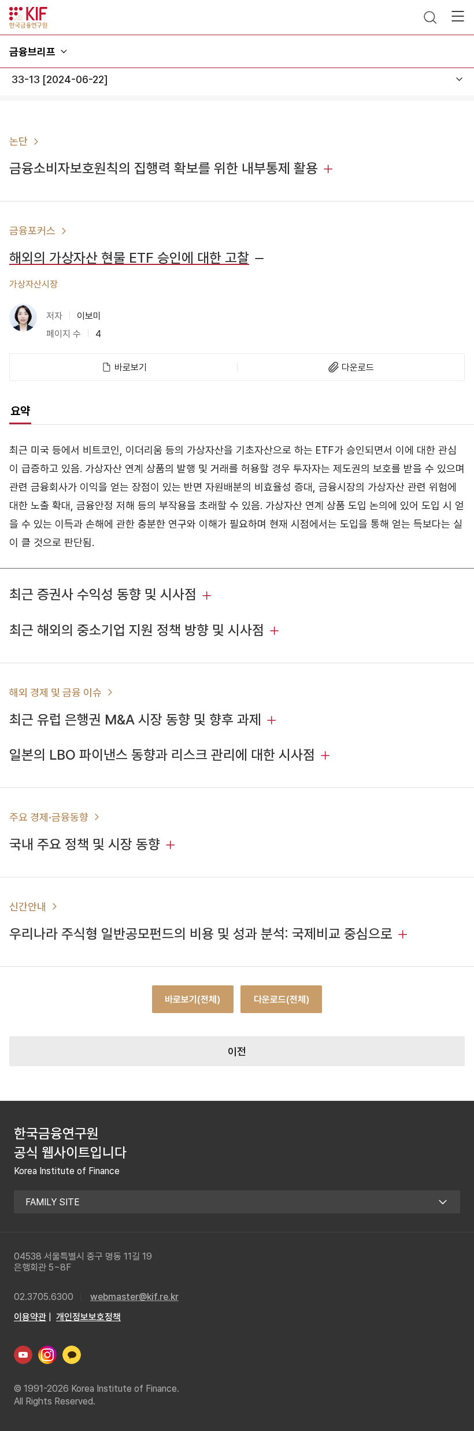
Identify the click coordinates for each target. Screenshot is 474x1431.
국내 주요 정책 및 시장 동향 (84, 844)
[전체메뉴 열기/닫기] (458, 16)
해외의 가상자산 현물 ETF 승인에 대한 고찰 (129, 257)
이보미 (89, 316)
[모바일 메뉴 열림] (63, 51)
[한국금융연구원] (28, 17)
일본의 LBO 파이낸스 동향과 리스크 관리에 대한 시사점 (162, 754)
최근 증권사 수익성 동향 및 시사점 (103, 594)
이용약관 (30, 1317)
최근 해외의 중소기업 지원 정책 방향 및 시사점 (136, 630)
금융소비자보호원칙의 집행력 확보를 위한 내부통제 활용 (163, 168)
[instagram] (47, 1355)
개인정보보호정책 (88, 1317)
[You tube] (23, 1355)
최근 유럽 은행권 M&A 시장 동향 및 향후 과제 (135, 719)
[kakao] (71, 1355)
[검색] (430, 17)
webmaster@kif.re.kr (134, 1296)
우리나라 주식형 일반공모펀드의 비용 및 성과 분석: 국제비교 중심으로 (200, 933)
